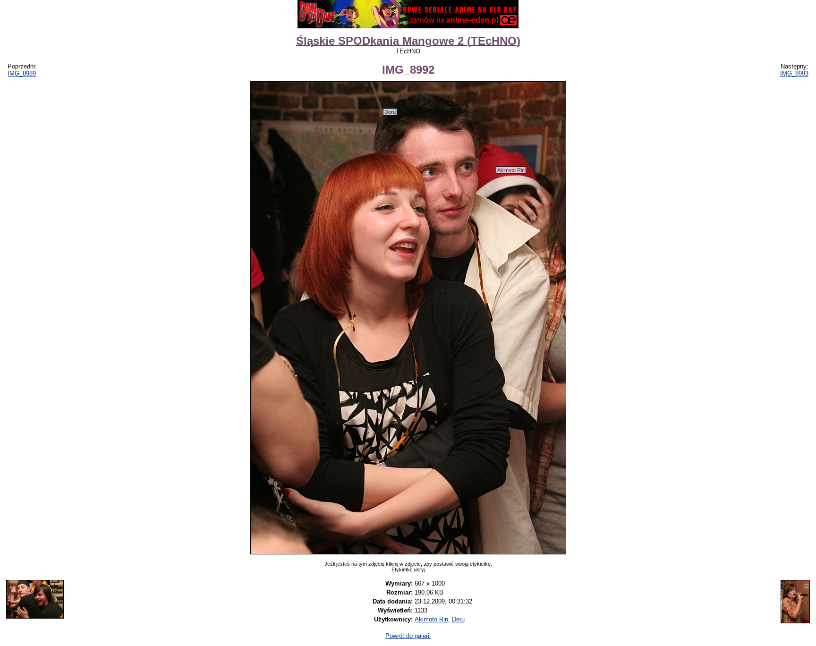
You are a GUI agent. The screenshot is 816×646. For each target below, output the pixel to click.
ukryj (419, 569)
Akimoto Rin (511, 170)
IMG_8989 (22, 73)
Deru (390, 112)
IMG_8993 (794, 73)
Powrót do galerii (408, 635)
